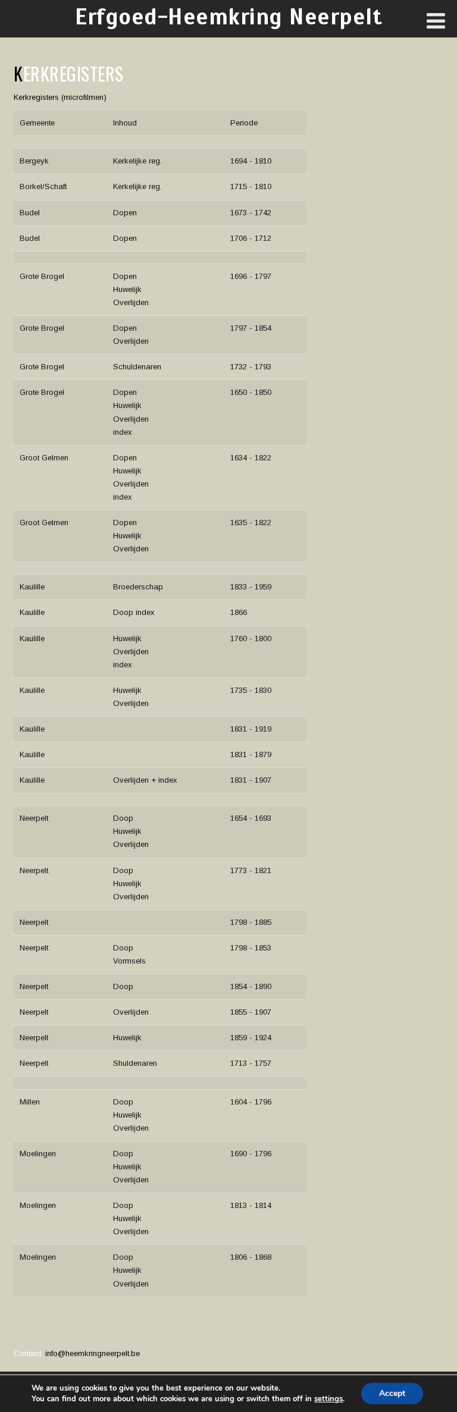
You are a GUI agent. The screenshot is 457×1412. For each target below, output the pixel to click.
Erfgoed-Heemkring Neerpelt (228, 17)
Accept (392, 1393)
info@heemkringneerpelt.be (92, 1353)
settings (328, 1399)
